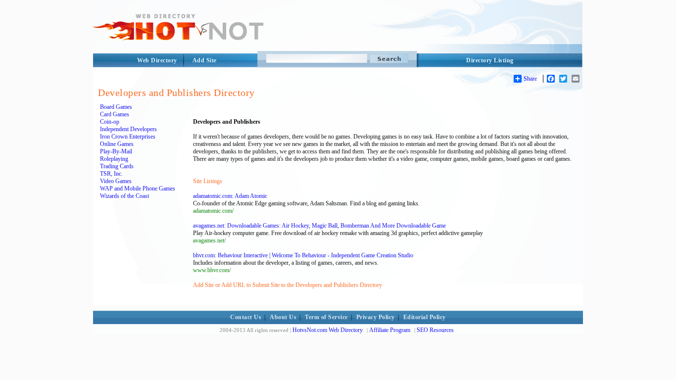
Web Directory (157, 60)
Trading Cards (117, 166)
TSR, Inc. (111, 173)
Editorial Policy (424, 317)
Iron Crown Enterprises (127, 136)
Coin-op (109, 121)
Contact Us (245, 317)
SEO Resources (435, 330)
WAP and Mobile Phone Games (137, 188)
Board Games (116, 106)
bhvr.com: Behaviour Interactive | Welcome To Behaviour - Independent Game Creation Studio (303, 255)
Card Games (114, 114)
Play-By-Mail (116, 151)
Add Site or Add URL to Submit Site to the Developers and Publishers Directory (287, 285)
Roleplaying (114, 158)
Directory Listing (490, 60)
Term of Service (326, 317)
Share (530, 78)
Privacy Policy (375, 317)
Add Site (205, 60)
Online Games (117, 144)
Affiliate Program (389, 330)
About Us (283, 317)
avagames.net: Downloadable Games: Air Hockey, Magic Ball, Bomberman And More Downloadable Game (319, 225)
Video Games (116, 181)
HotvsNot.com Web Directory (327, 330)
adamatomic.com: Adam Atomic (230, 195)
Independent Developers (128, 129)
